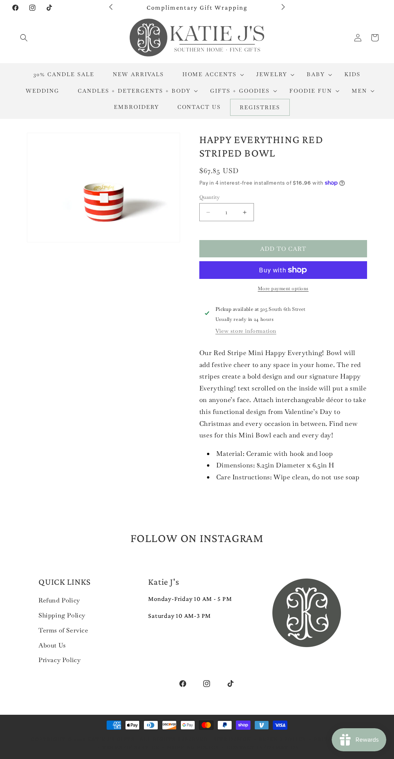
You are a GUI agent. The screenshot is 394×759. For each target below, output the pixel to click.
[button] (23, 37)
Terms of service (130, 747)
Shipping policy (193, 747)
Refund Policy (59, 600)
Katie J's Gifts (111, 739)
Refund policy (282, 739)
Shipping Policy (61, 615)
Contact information (263, 747)
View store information (245, 330)
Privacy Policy (59, 660)
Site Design (232, 739)
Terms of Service (63, 630)
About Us (52, 645)
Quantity (209, 197)
